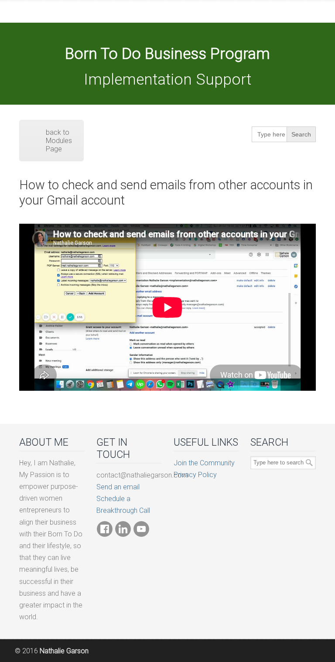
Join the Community (204, 463)
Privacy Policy (195, 475)
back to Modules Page (59, 140)
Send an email (118, 487)
